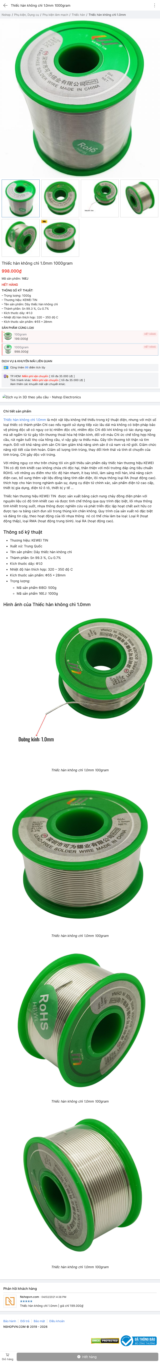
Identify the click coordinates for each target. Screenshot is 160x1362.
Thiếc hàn (78, 14)
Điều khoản (57, 1321)
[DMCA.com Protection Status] (105, 1341)
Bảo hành (9, 1321)
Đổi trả (24, 1321)
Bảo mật (39, 1321)
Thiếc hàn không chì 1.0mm (24, 420)
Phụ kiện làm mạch (55, 14)
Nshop (6, 14)
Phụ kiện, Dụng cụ (26, 14)
